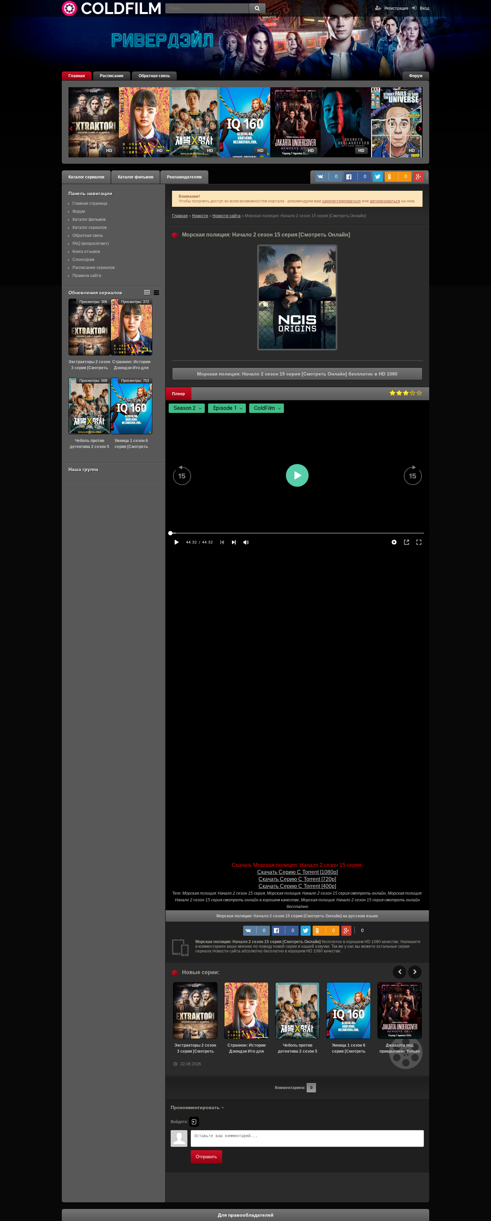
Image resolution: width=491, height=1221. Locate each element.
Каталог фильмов (135, 177)
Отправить (206, 1156)
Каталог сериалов (86, 177)
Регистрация (396, 8)
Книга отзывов (86, 251)
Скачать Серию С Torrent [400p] (297, 886)
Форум (416, 75)
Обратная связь (154, 75)
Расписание (112, 75)
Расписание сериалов (93, 267)
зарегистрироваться (341, 201)
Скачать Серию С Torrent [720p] (297, 879)
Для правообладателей (246, 1215)
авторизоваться (385, 201)
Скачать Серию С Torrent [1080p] (297, 872)
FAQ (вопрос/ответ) (90, 243)
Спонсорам (83, 259)
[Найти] (257, 8)
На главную (112, 8)
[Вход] (194, 1122)
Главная (76, 75)
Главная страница (89, 203)
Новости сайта (226, 215)
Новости (200, 215)
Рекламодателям (184, 177)
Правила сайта (86, 275)
